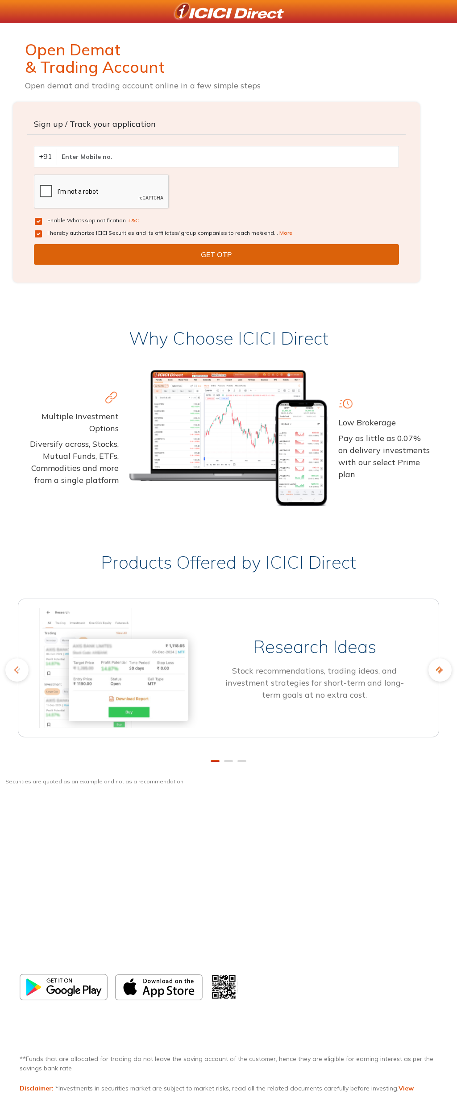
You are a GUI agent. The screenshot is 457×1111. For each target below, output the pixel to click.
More (285, 232)
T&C (133, 220)
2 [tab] (228, 761)
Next (440, 670)
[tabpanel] (228, 673)
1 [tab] (215, 761)
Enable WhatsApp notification (93, 220)
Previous (17, 670)
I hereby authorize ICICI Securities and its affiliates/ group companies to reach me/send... (169, 232)
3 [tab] (241, 761)
